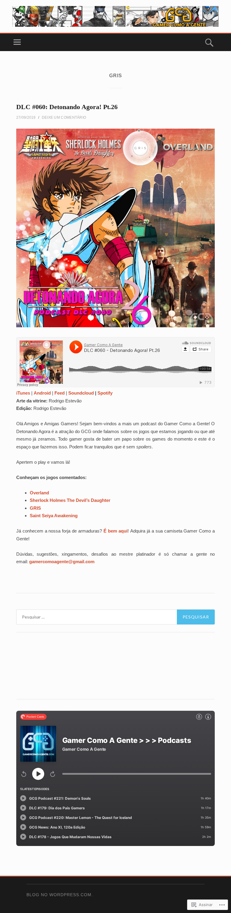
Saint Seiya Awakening (54, 515)
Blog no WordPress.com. (59, 894)
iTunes (23, 392)
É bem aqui (115, 530)
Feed (59, 392)
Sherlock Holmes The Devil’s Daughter (70, 500)
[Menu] (17, 42)
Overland (39, 492)
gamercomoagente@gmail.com (61, 561)
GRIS (35, 508)
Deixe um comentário (64, 117)
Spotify (104, 392)
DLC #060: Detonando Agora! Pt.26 (67, 107)
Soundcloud (81, 392)
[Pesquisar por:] (115, 616)
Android (42, 392)
